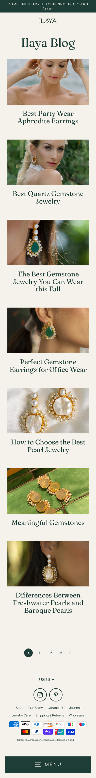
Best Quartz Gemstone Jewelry (48, 197)
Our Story (36, 707)
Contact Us (56, 707)
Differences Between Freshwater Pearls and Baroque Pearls (48, 602)
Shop (20, 707)
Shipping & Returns (49, 715)
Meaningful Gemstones (48, 522)
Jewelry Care (21, 715)
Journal (74, 707)
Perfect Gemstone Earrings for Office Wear (48, 366)
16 (60, 652)
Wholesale (76, 715)
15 (50, 652)
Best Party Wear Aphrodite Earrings (48, 117)
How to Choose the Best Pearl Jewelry (48, 446)
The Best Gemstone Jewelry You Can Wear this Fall (48, 281)
